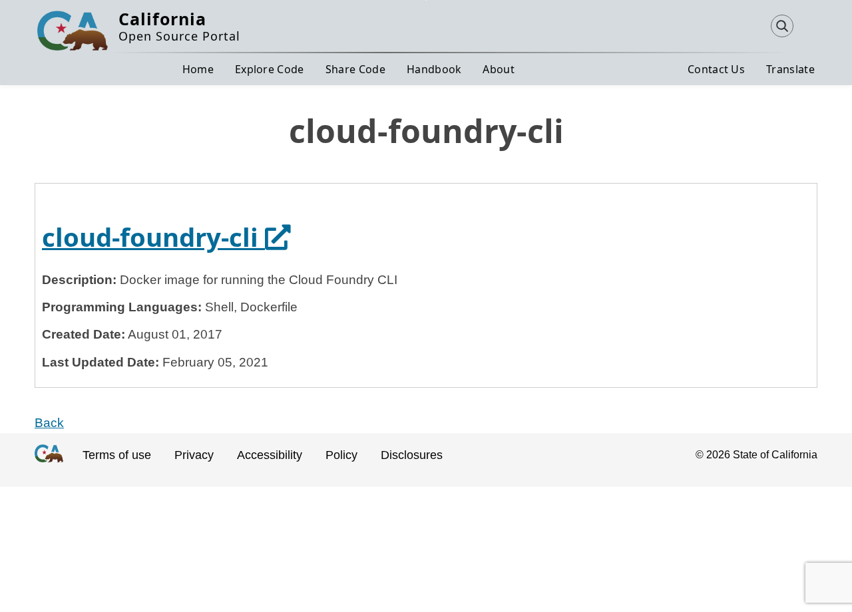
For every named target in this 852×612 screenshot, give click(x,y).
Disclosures (412, 455)
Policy (341, 455)
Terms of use (117, 455)
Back (49, 423)
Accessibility (269, 455)
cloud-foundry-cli (166, 237)
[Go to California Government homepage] (49, 465)
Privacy (194, 455)
